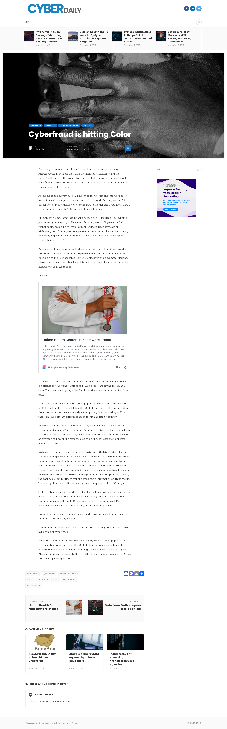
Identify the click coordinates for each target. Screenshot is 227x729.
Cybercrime (87, 125)
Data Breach (42, 579)
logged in (46, 701)
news (55, 579)
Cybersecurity (48, 573)
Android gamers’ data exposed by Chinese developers (84, 657)
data (29, 579)
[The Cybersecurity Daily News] (54, 8)
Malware (70, 426)
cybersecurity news (69, 573)
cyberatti (39, 149)
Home (28, 22)
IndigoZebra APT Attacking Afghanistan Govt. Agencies (122, 659)
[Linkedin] (192, 8)
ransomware (69, 579)
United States (71, 408)
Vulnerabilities (33, 585)
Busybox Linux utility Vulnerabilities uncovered (42, 657)
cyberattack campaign (69, 125)
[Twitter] (199, 8)
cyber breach (35, 125)
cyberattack (50, 125)
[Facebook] (186, 8)
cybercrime (32, 573)
